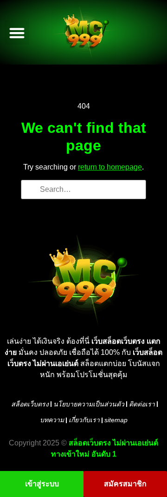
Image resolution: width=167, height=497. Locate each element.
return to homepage (110, 167)
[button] (17, 32)
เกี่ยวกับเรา (84, 420)
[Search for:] (83, 189)
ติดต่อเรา (142, 404)
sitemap (116, 420)
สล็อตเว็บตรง (30, 404)
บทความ (52, 420)
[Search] (31, 190)
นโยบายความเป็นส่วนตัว (88, 404)
